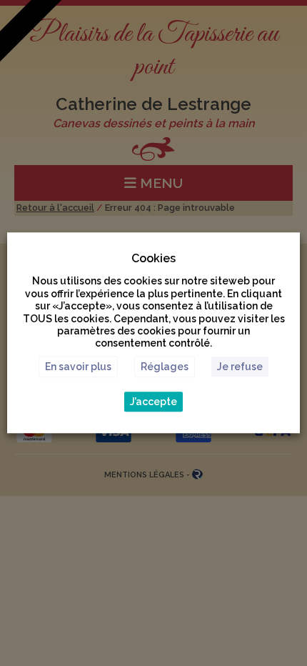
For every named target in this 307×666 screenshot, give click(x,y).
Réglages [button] (164, 367)
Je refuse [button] (240, 367)
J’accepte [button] (153, 402)
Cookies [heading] (153, 258)
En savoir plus (78, 367)
